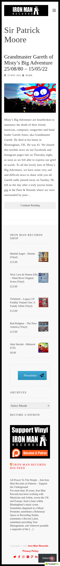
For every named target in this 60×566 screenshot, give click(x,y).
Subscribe (47, 558)
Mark (29, 75)
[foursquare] (32, 556)
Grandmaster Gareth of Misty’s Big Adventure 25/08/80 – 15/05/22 (28, 63)
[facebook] (19, 556)
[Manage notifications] (52, 558)
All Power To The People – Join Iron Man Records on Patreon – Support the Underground (29, 483)
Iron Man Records (38, 545)
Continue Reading (30, 205)
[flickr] (28, 556)
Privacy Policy (30, 551)
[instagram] (23, 556)
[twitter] (15, 556)
